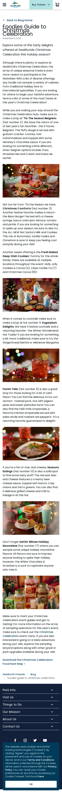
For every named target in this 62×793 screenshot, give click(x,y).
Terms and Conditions (40, 760)
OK (31, 784)
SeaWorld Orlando (14, 674)
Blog (33, 674)
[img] (15, 740)
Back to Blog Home (19, 20)
